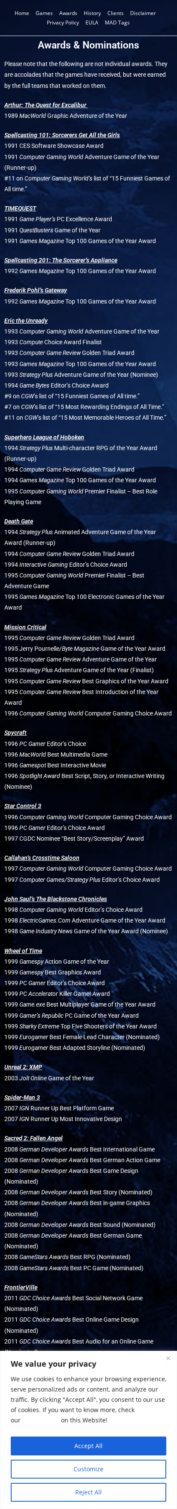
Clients (115, 13)
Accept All (88, 1446)
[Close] (168, 1358)
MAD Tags (117, 22)
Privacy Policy (63, 22)
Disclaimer (143, 13)
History (92, 13)
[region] (88, 1430)
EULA (91, 22)
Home (22, 13)
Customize (88, 1469)
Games (44, 13)
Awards (68, 13)
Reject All (88, 1492)
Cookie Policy (40, 1420)
